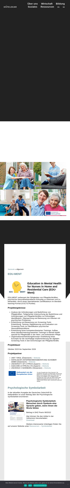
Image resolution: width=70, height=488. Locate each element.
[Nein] (68, 484)
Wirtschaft (47, 3)
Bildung (60, 3)
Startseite (11, 269)
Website (37, 358)
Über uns (32, 3)
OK (25, 485)
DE (64, 7)
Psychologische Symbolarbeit (27, 387)
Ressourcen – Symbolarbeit (40, 426)
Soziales (32, 7)
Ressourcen (47, 7)
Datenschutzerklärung (40, 485)
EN (58, 7)
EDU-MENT (15, 273)
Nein (30, 485)
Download (30, 420)
